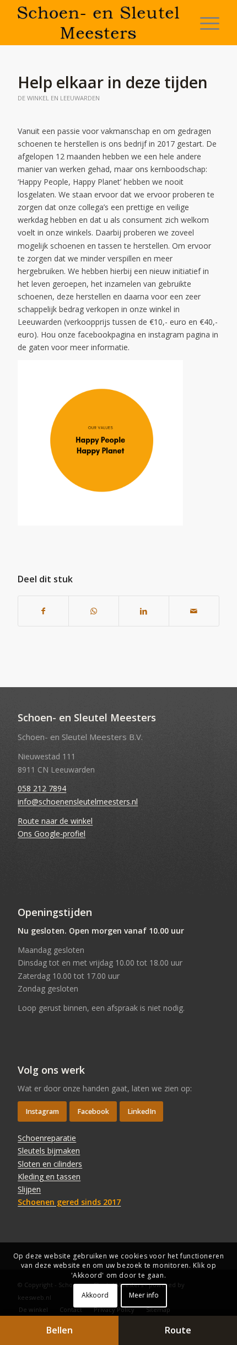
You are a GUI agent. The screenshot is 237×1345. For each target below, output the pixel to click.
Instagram (42, 1111)
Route (178, 1330)
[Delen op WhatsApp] (93, 611)
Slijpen (29, 1189)
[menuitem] (204, 23)
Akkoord (95, 1295)
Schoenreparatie (47, 1138)
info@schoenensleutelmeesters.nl (78, 801)
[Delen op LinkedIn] (144, 611)
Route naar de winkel (55, 821)
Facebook (93, 1111)
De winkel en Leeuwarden (59, 98)
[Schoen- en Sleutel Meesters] (98, 23)
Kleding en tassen (49, 1176)
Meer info (144, 1295)
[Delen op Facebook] (43, 611)
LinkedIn (141, 1111)
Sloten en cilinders (50, 1164)
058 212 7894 (42, 788)
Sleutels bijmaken (49, 1150)
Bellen (59, 1330)
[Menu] (204, 23)
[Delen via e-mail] (194, 611)
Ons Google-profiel (51, 833)
